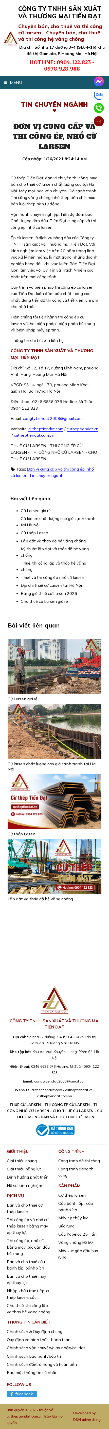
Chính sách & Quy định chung (34, 1331)
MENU (16, 82)
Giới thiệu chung (22, 1160)
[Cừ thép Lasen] (54, 801)
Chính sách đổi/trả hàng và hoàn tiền (42, 1364)
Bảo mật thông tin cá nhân (32, 1372)
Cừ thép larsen (72, 1195)
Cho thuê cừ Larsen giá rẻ (44, 601)
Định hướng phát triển (27, 1177)
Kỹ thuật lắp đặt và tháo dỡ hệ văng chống (55, 552)
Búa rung (66, 1225)
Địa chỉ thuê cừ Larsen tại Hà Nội (51, 585)
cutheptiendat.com (45, 428)
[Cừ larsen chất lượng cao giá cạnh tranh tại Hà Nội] (54, 731)
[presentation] (8, 948)
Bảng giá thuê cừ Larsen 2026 (49, 593)
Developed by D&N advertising (87, 1416)
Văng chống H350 (75, 1242)
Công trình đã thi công (79, 1160)
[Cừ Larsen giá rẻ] (54, 666)
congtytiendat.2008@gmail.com (53, 418)
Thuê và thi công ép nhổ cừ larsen (52, 577)
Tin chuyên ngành (46, 475)
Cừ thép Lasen (34, 532)
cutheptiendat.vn (82, 428)
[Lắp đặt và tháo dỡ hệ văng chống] (54, 866)
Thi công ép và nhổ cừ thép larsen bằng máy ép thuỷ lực (27, 1226)
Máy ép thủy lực (73, 1217)
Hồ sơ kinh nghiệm (24, 1185)
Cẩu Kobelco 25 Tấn (77, 1234)
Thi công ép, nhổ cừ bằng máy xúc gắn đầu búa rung (28, 1247)
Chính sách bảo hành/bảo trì (34, 1356)
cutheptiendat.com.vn (34, 435)
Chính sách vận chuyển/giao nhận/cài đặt (46, 1347)
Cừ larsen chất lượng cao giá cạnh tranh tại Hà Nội (58, 521)
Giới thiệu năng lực (24, 1168)
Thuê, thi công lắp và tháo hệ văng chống (53, 566)
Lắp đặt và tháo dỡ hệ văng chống (53, 540)
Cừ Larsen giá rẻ (36, 510)
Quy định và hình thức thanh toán (38, 1339)
